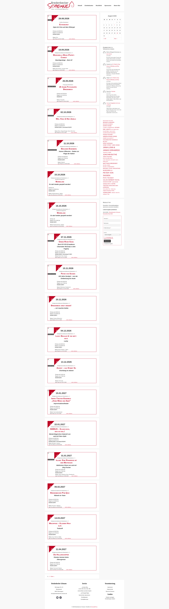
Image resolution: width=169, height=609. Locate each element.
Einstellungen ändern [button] (110, 598)
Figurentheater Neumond (109, 132)
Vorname (106, 218)
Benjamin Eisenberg (108, 124)
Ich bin (105, 232)
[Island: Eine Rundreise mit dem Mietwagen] (51, 455)
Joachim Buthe (110, 154)
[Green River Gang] (51, 237)
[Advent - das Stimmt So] (51, 362)
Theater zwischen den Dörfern (110, 186)
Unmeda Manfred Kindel (108, 190)
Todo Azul (113, 189)
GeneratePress (94, 606)
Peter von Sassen (108, 174)
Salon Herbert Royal (111, 180)
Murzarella (107, 170)
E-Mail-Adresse (107, 227)
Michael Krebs (106, 165)
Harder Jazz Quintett (108, 138)
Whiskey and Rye (116, 192)
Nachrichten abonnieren (84, 595)
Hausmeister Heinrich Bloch (110, 140)
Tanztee (113, 91)
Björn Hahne (107, 125)
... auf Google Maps (84, 593)
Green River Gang (110, 136)
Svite (113, 183)
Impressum (110, 587)
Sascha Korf (107, 181)
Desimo (117, 127)
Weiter (53, 576)
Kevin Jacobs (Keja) (107, 158)
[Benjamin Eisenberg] (52, 144)
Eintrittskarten (89, 5)
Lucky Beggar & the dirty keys (110, 159)
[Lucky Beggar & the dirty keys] (51, 330)
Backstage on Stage (108, 120)
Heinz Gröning (108, 143)
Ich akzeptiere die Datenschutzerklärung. (108, 238)
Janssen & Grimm (107, 152)
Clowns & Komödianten (108, 127)
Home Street (107, 145)
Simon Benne (115, 181)
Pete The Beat (108, 178)
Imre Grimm (109, 54)
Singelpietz (107, 183)
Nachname (106, 223)
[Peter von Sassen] (52, 269)
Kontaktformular (84, 599)
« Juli (105, 38)
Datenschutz (110, 589)
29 (117, 33)
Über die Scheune (110, 591)
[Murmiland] (48, 203)
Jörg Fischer (107, 156)
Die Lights (107, 129)
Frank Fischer (108, 134)
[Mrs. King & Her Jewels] (51, 112)
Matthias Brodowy (110, 163)
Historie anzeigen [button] (110, 597)
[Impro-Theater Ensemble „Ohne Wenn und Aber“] (48, 390)
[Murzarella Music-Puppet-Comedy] (50, 48)
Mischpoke (116, 168)
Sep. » (115, 38)
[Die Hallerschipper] (48, 546)
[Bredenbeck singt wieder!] (48, 297)
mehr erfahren (72, 38)
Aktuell (80, 5)
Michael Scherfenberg (108, 166)
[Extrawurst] (50, 17)
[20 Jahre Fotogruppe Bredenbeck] (52, 82)
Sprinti (89, 590)
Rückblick (99, 5)
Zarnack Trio (106, 194)
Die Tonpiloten (114, 129)
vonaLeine (107, 192)
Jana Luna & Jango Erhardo (111, 148)
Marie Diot (105, 161)
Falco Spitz (112, 131)
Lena (107, 103)
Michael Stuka (107, 168)
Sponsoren (108, 5)
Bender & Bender (108, 122)
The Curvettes (106, 189)
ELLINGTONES (106, 131)
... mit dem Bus (84, 587)
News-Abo (117, 5)
